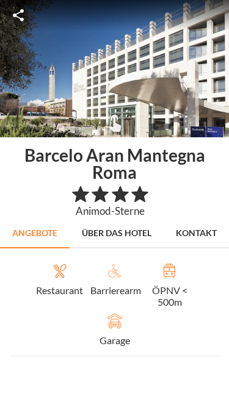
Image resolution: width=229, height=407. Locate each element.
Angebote (34, 233)
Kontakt (196, 233)
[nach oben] (215, 204)
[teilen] (18, 15)
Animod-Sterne (110, 210)
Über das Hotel (116, 233)
